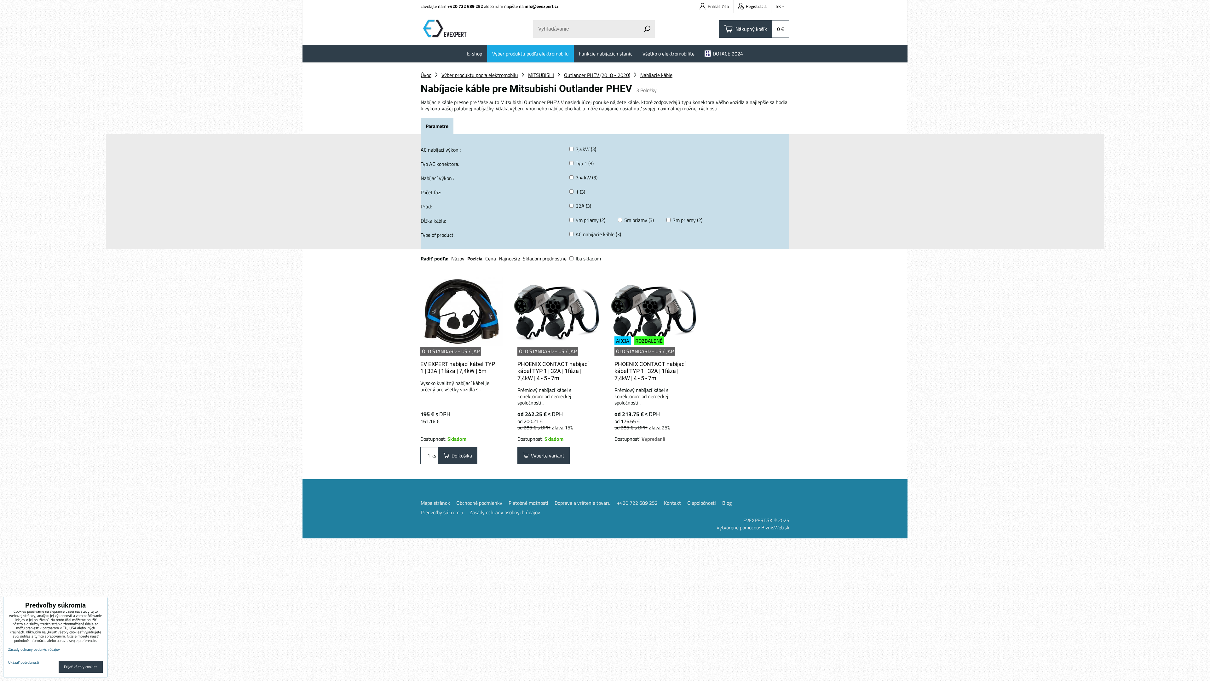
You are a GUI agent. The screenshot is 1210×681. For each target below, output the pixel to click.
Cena (490, 258)
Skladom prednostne (545, 258)
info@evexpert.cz (541, 6)
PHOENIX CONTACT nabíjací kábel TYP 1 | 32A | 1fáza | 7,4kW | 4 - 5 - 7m (553, 371)
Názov (457, 258)
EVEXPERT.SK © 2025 (766, 520)
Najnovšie (509, 258)
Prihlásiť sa (718, 6)
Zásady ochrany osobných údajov (505, 512)
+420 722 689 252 (465, 6)
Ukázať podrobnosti (23, 662)
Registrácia (756, 6)
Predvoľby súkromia (442, 512)
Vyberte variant (546, 455)
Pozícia (474, 258)
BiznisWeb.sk (775, 527)
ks (433, 455)
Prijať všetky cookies (80, 667)
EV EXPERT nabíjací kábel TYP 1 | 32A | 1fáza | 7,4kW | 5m (457, 368)
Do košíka (460, 455)
